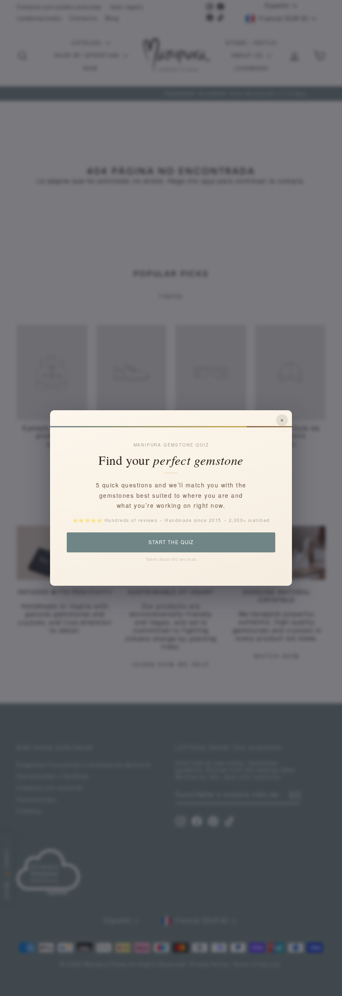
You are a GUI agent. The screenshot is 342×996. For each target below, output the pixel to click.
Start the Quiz (170, 542)
